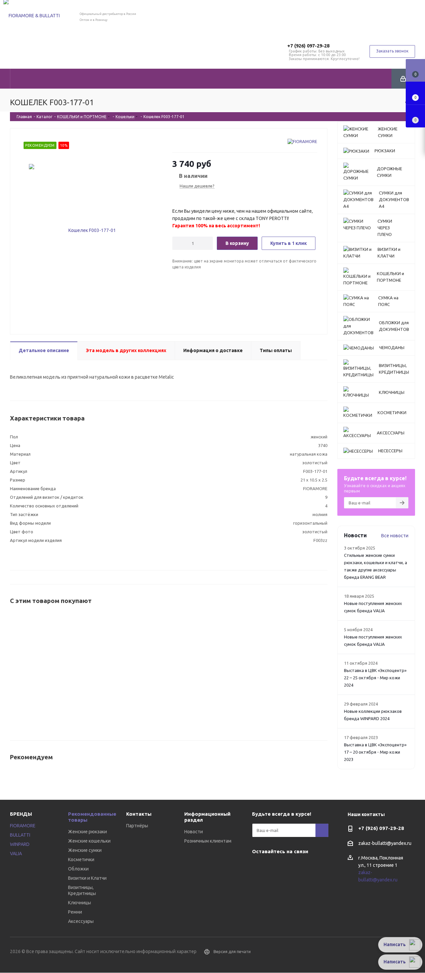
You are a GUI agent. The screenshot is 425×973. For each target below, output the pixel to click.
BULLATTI (20, 835)
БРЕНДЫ (21, 814)
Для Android (308, 866)
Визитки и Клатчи (87, 878)
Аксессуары (81, 921)
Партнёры (137, 825)
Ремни (75, 912)
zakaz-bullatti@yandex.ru (384, 843)
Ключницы (79, 902)
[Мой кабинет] (403, 79)
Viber (275, 866)
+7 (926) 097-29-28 (308, 45)
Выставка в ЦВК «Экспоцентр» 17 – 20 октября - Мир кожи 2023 (375, 752)
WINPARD (20, 844)
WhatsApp (291, 866)
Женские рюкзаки (87, 831)
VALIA (16, 853)
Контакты (138, 814)
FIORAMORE (23, 825)
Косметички (81, 859)
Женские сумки (85, 850)
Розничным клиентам (207, 841)
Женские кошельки (89, 841)
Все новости (394, 535)
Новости (193, 831)
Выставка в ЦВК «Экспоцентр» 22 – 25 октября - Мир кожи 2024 (375, 677)
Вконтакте (258, 866)
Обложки (78, 868)
